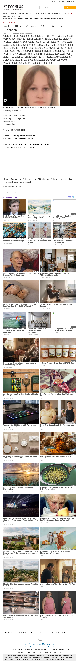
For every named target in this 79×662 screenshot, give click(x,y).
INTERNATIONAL (8, 16)
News (14, 649)
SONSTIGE (17, 16)
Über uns (21, 652)
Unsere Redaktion (32, 652)
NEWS (5, 13)
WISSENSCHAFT (55, 13)
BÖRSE (19, 13)
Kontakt (20, 649)
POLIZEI (70, 13)
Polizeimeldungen (28, 19)
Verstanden (58, 659)
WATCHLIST (73, 1)
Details (52, 659)
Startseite (19, 19)
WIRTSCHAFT (25, 13)
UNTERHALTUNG (45, 13)
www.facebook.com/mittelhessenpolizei (31, 144)
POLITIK (32, 13)
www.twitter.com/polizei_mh (23, 147)
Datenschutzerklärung (42, 649)
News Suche (68, 7)
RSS (68, 1)
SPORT (38, 13)
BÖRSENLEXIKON (60, 1)
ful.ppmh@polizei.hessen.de (22, 135)
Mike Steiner (44, 652)
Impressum (29, 649)
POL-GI (5, 22)
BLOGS (53, 1)
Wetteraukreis (12, 22)
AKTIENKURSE (12, 13)
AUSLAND (64, 13)
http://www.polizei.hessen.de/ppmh (19, 138)
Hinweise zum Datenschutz (60, 649)
